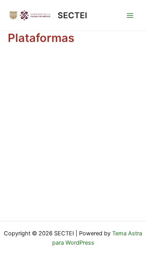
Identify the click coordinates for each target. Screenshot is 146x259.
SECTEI (72, 15)
